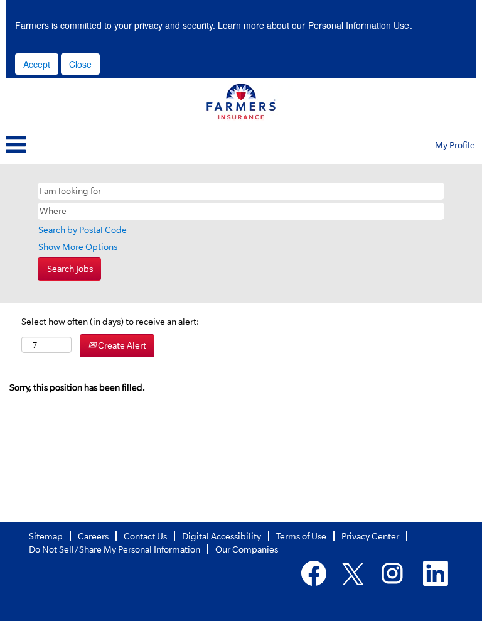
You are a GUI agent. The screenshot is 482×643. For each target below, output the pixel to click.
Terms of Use (301, 536)
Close (80, 64)
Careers (93, 536)
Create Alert (121, 345)
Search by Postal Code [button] (82, 230)
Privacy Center (370, 536)
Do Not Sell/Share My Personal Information (114, 549)
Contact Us (145, 536)
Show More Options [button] (77, 247)
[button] (160, 145)
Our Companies (246, 549)
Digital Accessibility (221, 536)
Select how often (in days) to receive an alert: (110, 321)
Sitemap (46, 536)
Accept (36, 64)
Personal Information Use (358, 25)
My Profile (455, 145)
